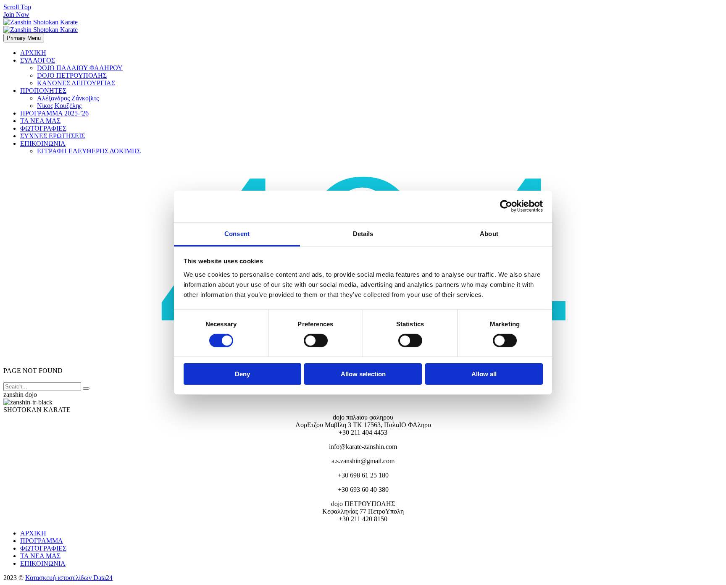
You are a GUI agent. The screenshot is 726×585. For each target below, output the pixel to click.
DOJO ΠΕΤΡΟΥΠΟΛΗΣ (72, 75)
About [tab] (489, 233)
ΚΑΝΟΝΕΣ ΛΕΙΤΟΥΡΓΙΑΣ (76, 83)
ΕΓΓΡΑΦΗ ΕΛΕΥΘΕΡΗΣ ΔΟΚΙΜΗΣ (89, 151)
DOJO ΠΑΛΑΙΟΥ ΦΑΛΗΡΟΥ (80, 67)
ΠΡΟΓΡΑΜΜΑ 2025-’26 (54, 113)
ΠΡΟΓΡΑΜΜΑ (41, 540)
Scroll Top (17, 6)
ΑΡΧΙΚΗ (33, 52)
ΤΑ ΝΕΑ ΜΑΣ (40, 120)
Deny (242, 374)
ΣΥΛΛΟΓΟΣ (37, 60)
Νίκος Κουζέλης (59, 105)
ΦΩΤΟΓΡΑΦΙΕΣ (43, 128)
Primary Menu (24, 38)
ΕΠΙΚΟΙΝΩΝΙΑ (43, 143)
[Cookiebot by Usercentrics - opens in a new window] (506, 206)
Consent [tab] (237, 233)
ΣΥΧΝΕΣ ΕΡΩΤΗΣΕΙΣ (52, 135)
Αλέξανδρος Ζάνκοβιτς (68, 98)
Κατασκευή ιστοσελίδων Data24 (69, 577)
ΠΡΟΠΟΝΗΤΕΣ (43, 90)
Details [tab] (363, 233)
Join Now (16, 14)
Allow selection (363, 374)
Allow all (484, 374)
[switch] (316, 340)
